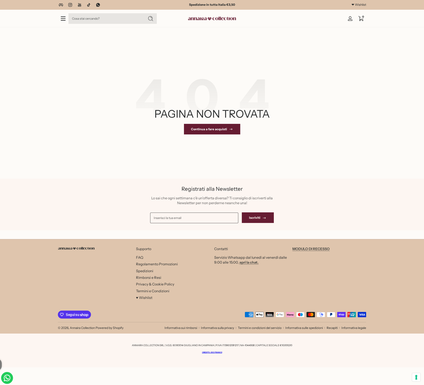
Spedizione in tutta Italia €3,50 (212, 5)
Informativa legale (353, 328)
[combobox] (105, 18)
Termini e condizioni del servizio (260, 328)
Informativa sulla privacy (217, 328)
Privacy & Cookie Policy (155, 284)
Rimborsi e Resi (148, 277)
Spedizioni (144, 270)
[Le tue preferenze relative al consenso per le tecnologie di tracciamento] (416, 377)
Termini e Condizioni (152, 291)
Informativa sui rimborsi (181, 328)
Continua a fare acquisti (209, 129)
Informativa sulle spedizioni (304, 328)
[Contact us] (7, 378)
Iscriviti (254, 218)
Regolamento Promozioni (157, 264)
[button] (361, 18)
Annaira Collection (82, 328)
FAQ (139, 257)
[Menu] (63, 18)
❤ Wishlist (359, 5)
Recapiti (332, 328)
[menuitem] (173, 257)
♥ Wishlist (144, 297)
